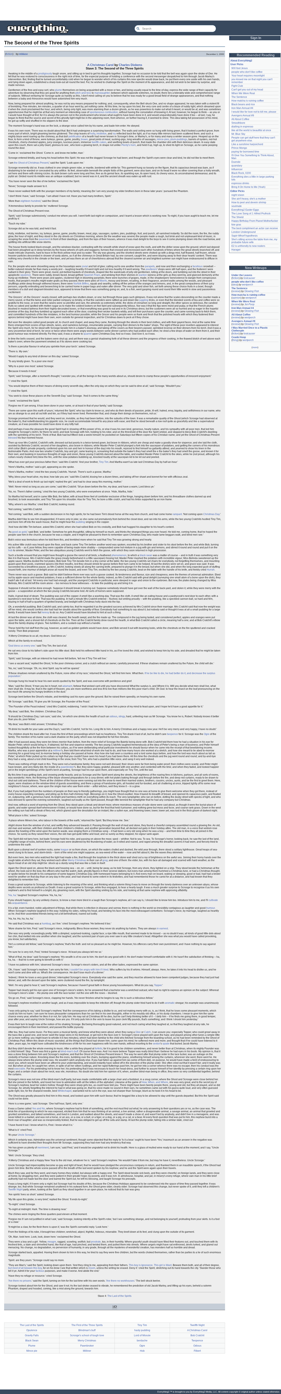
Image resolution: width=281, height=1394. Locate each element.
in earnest (162, 928)
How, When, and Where (155, 1082)
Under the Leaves (241, 275)
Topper (158, 985)
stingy (121, 716)
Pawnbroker (87, 1345)
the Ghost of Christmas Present (31, 162)
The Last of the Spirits (119, 1296)
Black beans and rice (243, 104)
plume (58, 90)
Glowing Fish (251, 291)
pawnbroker (67, 767)
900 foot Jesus (239, 68)
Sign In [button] (255, 38)
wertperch (247, 284)
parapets (150, 266)
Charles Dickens (130, 65)
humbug (46, 923)
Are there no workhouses (120, 1280)
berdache (142, 1340)
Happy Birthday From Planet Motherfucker (254, 220)
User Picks (236, 64)
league (65, 849)
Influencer (237, 169)
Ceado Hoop (238, 337)
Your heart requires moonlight (248, 75)
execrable (19, 1068)
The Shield (237, 217)
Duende (235, 162)
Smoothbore (238, 122)
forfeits (98, 1048)
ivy (114, 133)
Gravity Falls (32, 1335)
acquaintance (19, 903)
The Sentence (239, 97)
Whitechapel (65, 1090)
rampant (177, 514)
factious (40, 1270)
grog (105, 860)
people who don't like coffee (246, 71)
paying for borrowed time (245, 151)
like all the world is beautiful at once (251, 130)
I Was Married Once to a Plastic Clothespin (249, 329)
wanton (143, 275)
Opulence (31, 1330)
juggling (143, 300)
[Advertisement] (140, 10)
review (236, 291)
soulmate (236, 206)
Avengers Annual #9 (242, 115)
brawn (84, 139)
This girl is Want (163, 1265)
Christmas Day (211, 514)
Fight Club (237, 85)
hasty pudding (142, 1330)
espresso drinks (240, 183)
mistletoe (101, 133)
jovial (85, 266)
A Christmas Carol (100, 65)
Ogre (206, 734)
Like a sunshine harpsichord (247, 144)
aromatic (170, 1002)
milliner (57, 750)
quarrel (88, 333)
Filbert (197, 1350)
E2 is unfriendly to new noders (248, 246)
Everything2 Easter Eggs (245, 209)
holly (92, 133)
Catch (147, 1032)
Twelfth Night (15, 1189)
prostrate (96, 1241)
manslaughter (102, 92)
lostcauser (249, 278)
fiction (9, 54)
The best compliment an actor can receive (254, 228)
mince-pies (163, 139)
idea (234, 284)
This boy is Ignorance (141, 1265)
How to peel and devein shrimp (248, 202)
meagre (52, 1241)
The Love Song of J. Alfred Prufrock (251, 213)
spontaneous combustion (104, 112)
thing (235, 340)
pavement (44, 239)
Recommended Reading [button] (256, 55)
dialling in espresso (242, 126)
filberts (103, 280)
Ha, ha (12, 895)
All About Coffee (240, 119)
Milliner (87, 1350)
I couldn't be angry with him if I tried (89, 969)
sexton (156, 1043)
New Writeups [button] (256, 268)
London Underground (243, 232)
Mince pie (31, 1350)
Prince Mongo (239, 148)
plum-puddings (178, 139)
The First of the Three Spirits (87, 1325)
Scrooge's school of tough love (87, 1335)
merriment (43, 1147)
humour (210, 908)
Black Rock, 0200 (241, 173)
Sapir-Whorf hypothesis (244, 235)
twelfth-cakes (99, 142)
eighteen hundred (31, 201)
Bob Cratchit (197, 1335)
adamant (67, 686)
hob (10, 550)
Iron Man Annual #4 (242, 108)
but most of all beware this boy (25, 1268)
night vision (237, 195)
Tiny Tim (103, 462)
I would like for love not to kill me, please (253, 111)
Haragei (235, 249)
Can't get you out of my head (247, 89)
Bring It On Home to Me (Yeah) (248, 187)
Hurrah (211, 569)
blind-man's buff (69, 1051)
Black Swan (31, 1340)
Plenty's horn (128, 145)
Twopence (197, 1340)
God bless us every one (22, 645)
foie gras (236, 224)
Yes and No (38, 1108)
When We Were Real (243, 93)
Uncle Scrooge (26, 1134)
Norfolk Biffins (81, 283)
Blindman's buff (86, 1330)
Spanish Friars (92, 275)
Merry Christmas (77, 860)
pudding (80, 522)
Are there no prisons (20, 1280)
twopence (172, 734)
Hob (142, 1350)
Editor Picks (237, 191)
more (255, 347)
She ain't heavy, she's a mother (248, 198)
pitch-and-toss (83, 92)
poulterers (151, 269)
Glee (138, 1032)
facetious (198, 266)
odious (113, 716)
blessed (12, 437)
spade (166, 1043)
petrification (75, 136)
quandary (236, 165)
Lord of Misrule (142, 1335)
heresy (45, 612)
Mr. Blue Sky (238, 134)
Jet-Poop (249, 304)
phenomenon (119, 555)
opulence (25, 275)
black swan (146, 555)
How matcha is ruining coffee (247, 100)
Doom (91, 1268)
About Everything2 (241, 60)
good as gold (19, 531)
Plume (31, 1345)
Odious (197, 1345)
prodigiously (45, 73)
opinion (236, 297)
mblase (23, 54)
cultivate (213, 900)
